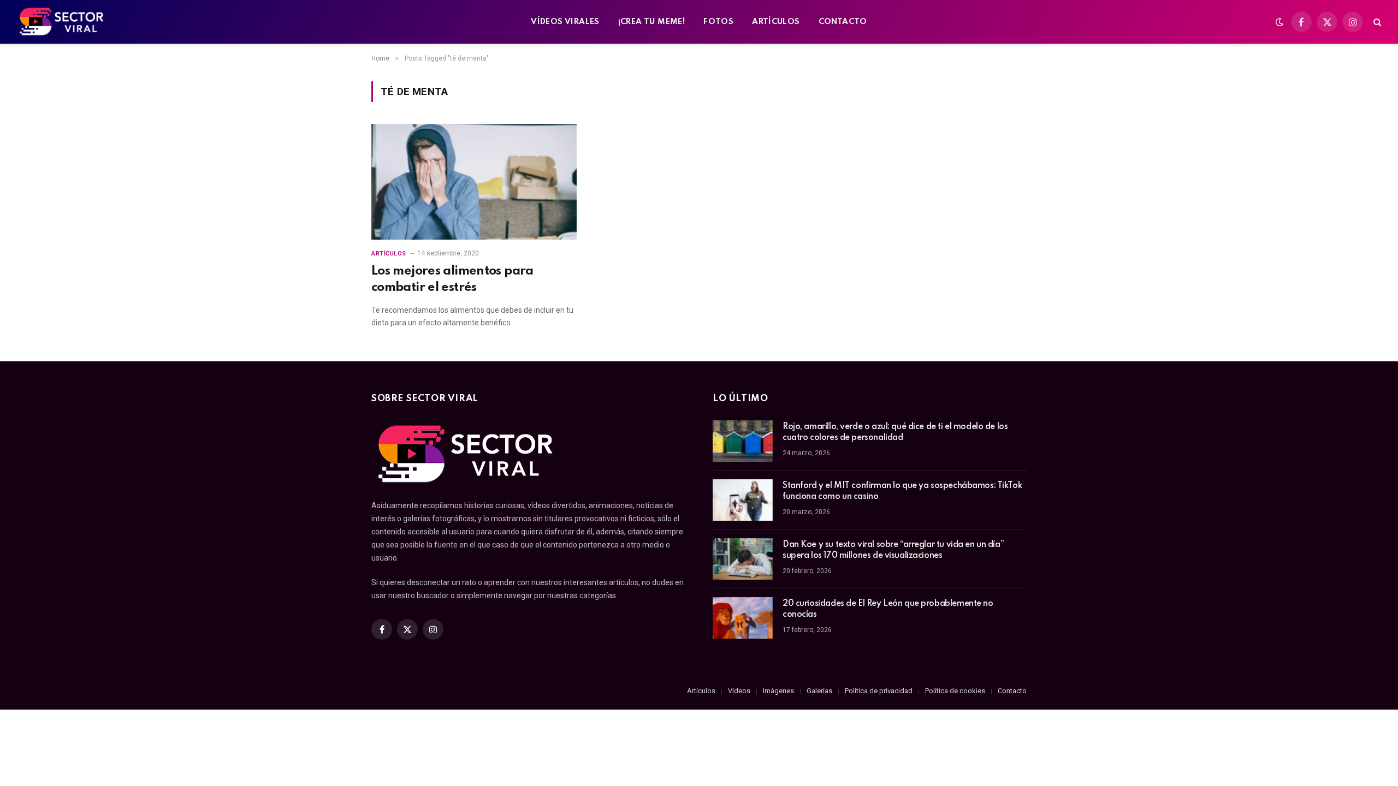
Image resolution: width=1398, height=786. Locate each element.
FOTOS (718, 22)
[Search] (1376, 22)
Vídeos (739, 691)
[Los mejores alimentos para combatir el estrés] (474, 182)
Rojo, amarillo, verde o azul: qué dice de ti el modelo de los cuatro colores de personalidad (895, 432)
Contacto (1012, 691)
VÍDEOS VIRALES (565, 22)
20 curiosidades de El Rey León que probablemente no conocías (888, 609)
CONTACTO (843, 22)
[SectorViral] (62, 22)
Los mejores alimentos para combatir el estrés (452, 279)
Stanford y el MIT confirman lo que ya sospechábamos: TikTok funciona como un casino (902, 491)
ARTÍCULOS (776, 22)
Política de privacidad (879, 691)
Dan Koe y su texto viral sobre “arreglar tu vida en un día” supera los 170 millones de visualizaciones (893, 550)
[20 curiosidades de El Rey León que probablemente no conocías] (743, 618)
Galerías (819, 691)
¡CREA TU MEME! (651, 22)
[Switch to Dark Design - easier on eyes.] (1279, 21)
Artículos (388, 253)
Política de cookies (955, 691)
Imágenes (778, 691)
